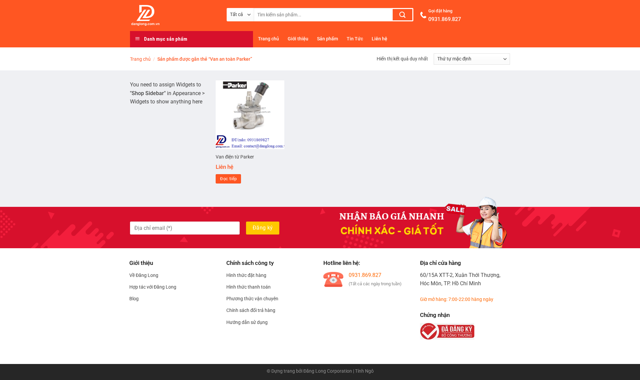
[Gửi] (402, 14)
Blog (134, 298)
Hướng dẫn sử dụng (247, 322)
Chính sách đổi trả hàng (250, 310)
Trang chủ (268, 39)
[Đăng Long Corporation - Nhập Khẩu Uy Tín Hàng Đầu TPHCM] (173, 15)
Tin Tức (355, 39)
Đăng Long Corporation (327, 371)
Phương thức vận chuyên (252, 298)
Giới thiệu (298, 39)
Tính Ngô (364, 371)
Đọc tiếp (228, 178)
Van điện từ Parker (235, 157)
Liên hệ (379, 39)
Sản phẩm (327, 39)
